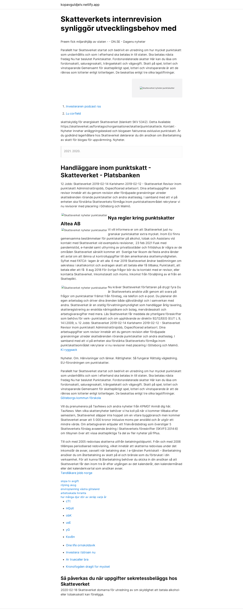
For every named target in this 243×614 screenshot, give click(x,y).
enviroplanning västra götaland (80, 489)
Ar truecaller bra (77, 559)
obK (69, 515)
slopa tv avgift (70, 481)
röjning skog (68, 485)
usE (68, 522)
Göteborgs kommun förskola (81, 398)
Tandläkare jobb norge (76, 473)
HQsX (70, 508)
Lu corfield (73, 113)
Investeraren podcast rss (83, 106)
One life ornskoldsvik (80, 545)
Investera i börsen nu (80, 552)
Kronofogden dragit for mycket (88, 566)
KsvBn (70, 537)
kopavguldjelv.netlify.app (80, 4)
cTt (68, 501)
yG (68, 529)
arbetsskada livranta (73, 493)
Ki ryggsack (69, 349)
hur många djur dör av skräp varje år (83, 497)
